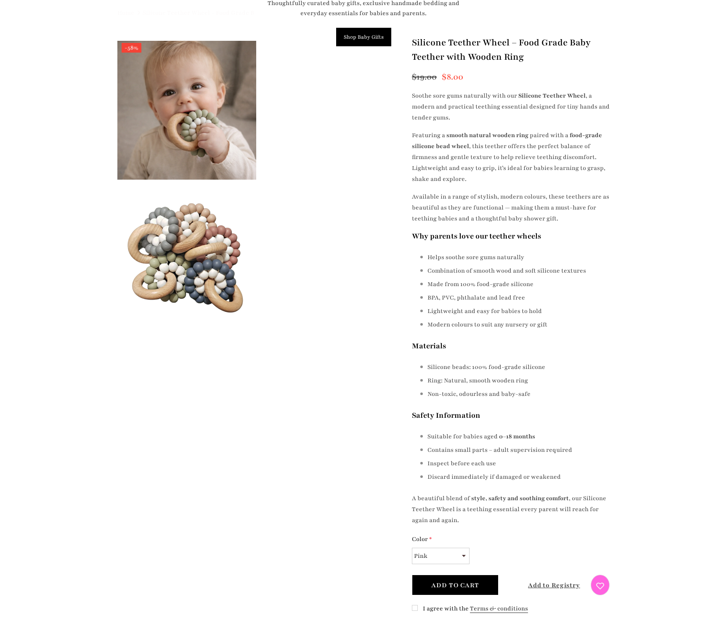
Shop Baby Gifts (364, 37)
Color (422, 539)
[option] (186, 185)
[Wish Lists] (600, 585)
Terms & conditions (499, 609)
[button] (546, 585)
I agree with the (446, 609)
